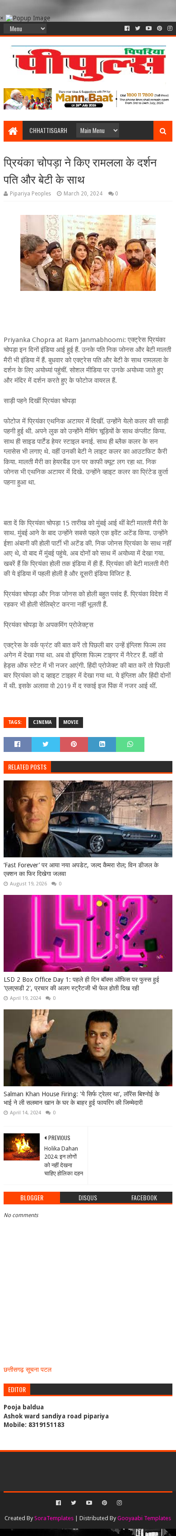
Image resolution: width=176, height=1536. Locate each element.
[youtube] (148, 28)
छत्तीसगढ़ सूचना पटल (27, 1369)
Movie (71, 722)
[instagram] (169, 28)
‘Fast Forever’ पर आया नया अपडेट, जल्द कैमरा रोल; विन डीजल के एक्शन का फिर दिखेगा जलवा (81, 869)
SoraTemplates (54, 1518)
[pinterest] (159, 28)
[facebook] (127, 28)
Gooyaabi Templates (144, 1518)
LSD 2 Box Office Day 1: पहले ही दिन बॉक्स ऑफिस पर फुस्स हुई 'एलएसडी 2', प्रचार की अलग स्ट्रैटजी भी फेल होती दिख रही (81, 984)
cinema (42, 722)
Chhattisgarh (48, 130)
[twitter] (137, 28)
